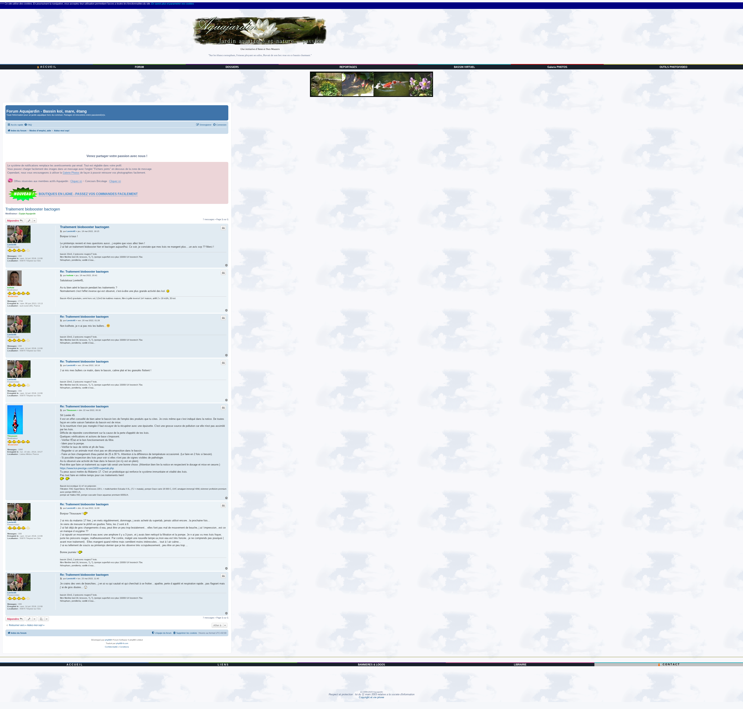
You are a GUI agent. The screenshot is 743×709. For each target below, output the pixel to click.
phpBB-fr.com (122, 643)
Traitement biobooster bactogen (32, 209)
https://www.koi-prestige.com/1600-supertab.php (87, 468)
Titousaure (12, 436)
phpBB (108, 640)
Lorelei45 (11, 245)
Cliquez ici (76, 181)
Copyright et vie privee (371, 697)
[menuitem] (28, 124)
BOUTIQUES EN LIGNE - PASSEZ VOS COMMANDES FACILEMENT (88, 194)
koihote (10, 288)
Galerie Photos (71, 172)
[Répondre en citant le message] (223, 228)
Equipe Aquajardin (27, 213)
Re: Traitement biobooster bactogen (84, 271)
